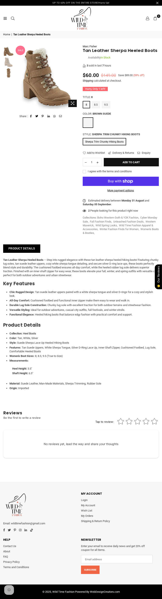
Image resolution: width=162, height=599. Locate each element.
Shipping (88, 80)
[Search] (12, 18)
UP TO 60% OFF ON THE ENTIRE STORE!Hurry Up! (81, 2)
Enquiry (145, 152)
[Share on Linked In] (48, 116)
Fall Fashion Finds (100, 221)
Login (84, 500)
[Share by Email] (60, 116)
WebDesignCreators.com (105, 591)
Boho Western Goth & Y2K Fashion (117, 217)
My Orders (87, 515)
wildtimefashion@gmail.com (28, 523)
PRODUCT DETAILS (21, 248)
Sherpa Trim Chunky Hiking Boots (104, 141)
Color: (97, 113)
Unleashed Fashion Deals (128, 221)
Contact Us (9, 546)
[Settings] (147, 18)
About (6, 551)
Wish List (86, 510)
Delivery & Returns (123, 152)
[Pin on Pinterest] (42, 116)
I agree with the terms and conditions (109, 171)
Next (76, 77)
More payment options (120, 190)
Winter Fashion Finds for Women (119, 229)
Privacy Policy (11, 561)
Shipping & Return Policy (95, 521)
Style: (111, 134)
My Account (88, 505)
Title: (88, 97)
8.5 (96, 104)
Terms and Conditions (16, 567)
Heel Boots (29, 333)
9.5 (106, 104)
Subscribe (90, 570)
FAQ (5, 556)
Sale (20, 50)
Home (6, 34)
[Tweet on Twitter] (36, 116)
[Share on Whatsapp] (54, 116)
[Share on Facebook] (30, 116)
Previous (18, 77)
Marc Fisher (90, 46)
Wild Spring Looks (106, 225)
